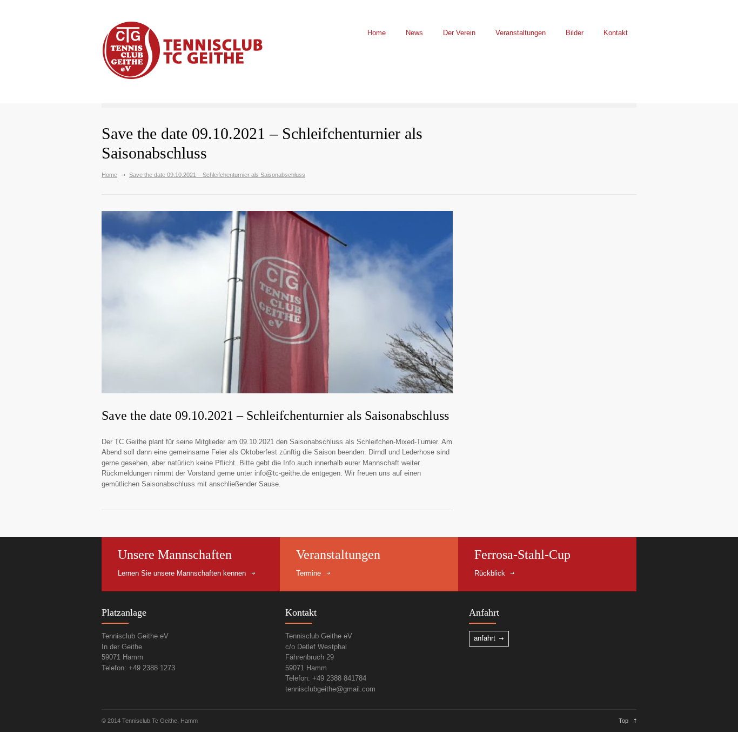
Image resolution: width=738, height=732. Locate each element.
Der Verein (459, 33)
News (414, 33)
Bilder (574, 33)
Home (376, 33)
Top (623, 720)
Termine (308, 573)
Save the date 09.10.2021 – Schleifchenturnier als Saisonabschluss (275, 415)
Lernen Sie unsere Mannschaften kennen (182, 573)
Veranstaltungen (520, 33)
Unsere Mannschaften (175, 555)
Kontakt (615, 33)
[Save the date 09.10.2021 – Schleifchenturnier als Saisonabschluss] (277, 302)
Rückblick (489, 573)
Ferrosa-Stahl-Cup (522, 555)
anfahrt (484, 638)
